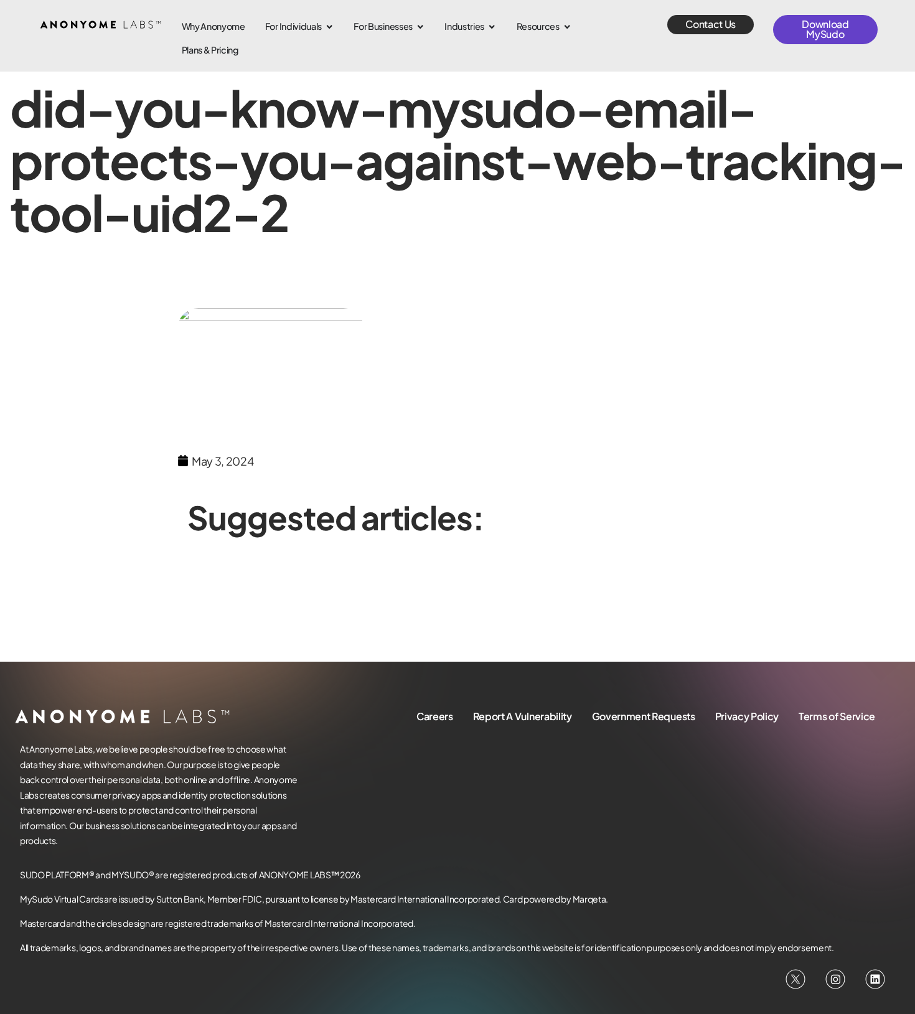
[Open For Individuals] (329, 27)
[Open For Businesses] (420, 27)
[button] (710, 24)
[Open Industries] (491, 27)
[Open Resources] (567, 27)
